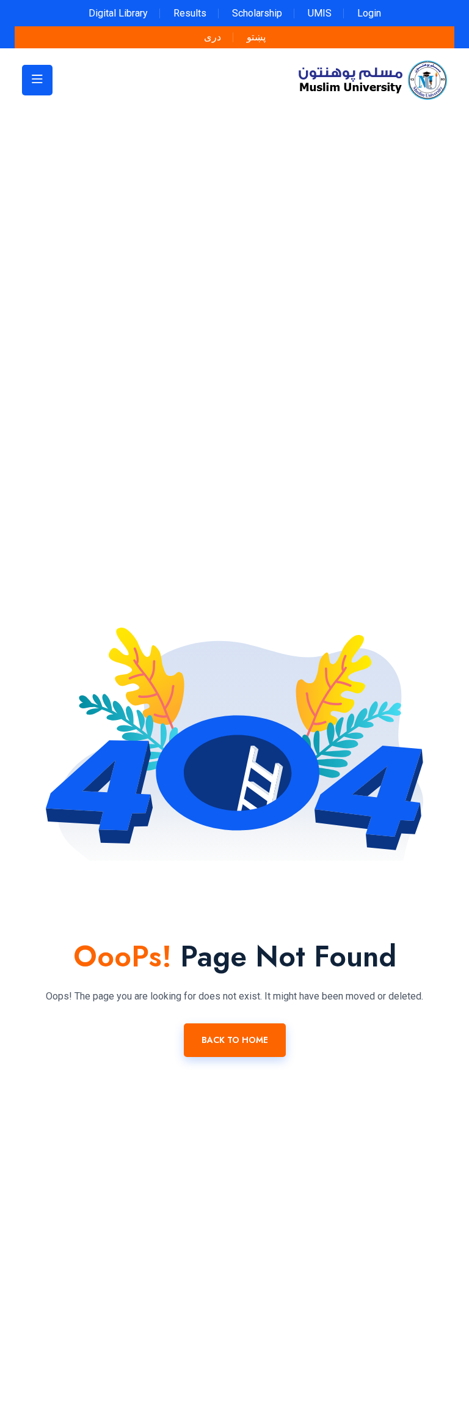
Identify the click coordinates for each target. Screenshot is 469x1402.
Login (369, 13)
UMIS (320, 13)
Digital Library (118, 13)
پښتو (256, 37)
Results (189, 13)
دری (212, 37)
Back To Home (235, 1040)
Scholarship (257, 13)
